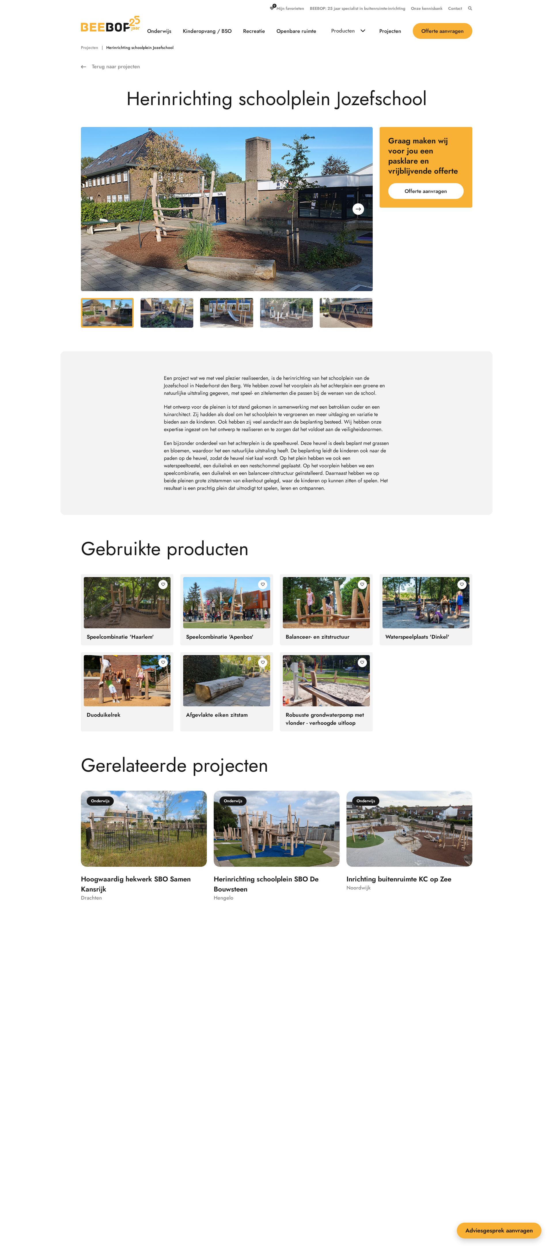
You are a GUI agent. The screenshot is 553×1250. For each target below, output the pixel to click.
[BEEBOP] (110, 24)
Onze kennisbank (426, 8)
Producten (343, 31)
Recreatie (254, 31)
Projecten (390, 31)
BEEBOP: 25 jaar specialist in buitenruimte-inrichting (357, 8)
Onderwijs (159, 31)
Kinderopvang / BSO (207, 31)
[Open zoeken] (468, 8)
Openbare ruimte (296, 31)
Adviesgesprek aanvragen (499, 1230)
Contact (455, 8)
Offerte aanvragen (442, 31)
